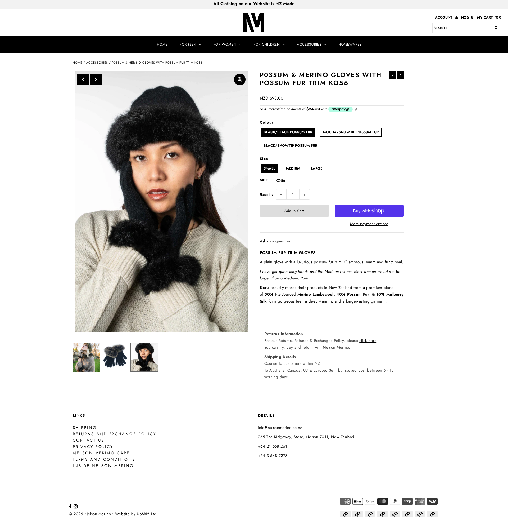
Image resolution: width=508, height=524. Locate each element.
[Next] (96, 79)
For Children (266, 44)
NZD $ (467, 17)
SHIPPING (85, 427)
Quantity (266, 194)
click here (367, 341)
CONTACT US (88, 440)
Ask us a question (275, 241)
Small (269, 168)
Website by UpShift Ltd (136, 514)
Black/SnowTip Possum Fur (290, 145)
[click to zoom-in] (240, 79)
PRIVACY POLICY (93, 447)
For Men (188, 44)
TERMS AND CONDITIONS (104, 459)
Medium (293, 168)
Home (162, 44)
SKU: (264, 180)
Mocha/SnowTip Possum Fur (351, 132)
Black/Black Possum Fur (288, 132)
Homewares (350, 44)
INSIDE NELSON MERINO (103, 466)
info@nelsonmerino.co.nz (280, 427)
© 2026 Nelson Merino (90, 514)
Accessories (309, 44)
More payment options (369, 224)
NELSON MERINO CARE (101, 453)
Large (317, 168)
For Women (225, 44)
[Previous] (83, 79)
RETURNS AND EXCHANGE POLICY (114, 434)
